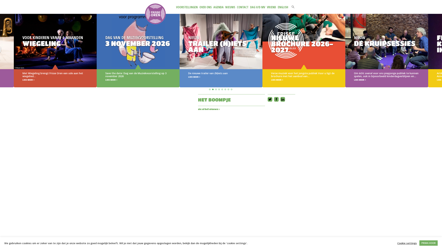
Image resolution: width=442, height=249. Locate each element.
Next (439, 45)
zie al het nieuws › (209, 109)
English (283, 7)
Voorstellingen (187, 7)
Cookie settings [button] (407, 243)
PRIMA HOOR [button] (428, 243)
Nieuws (230, 7)
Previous (3, 45)
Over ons (205, 7)
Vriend (271, 7)
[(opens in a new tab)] (221, 50)
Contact (242, 7)
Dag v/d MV (257, 7)
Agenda (218, 7)
